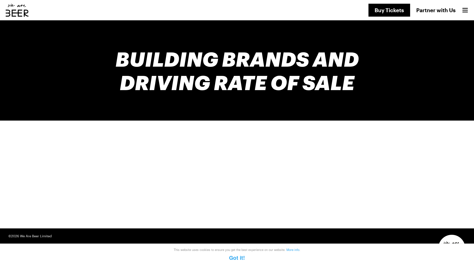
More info (292, 249)
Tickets (389, 10)
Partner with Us (436, 10)
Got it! (237, 257)
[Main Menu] (465, 10)
